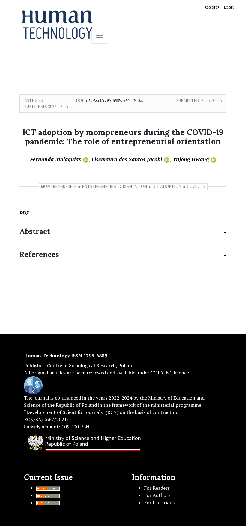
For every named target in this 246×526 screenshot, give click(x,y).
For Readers (157, 488)
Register (212, 7)
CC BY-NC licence (170, 372)
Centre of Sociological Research (81, 365)
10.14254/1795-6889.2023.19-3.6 (114, 100)
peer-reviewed (90, 372)
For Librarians (159, 502)
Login (229, 7)
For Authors (157, 495)
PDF (24, 213)
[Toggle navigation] (100, 38)
